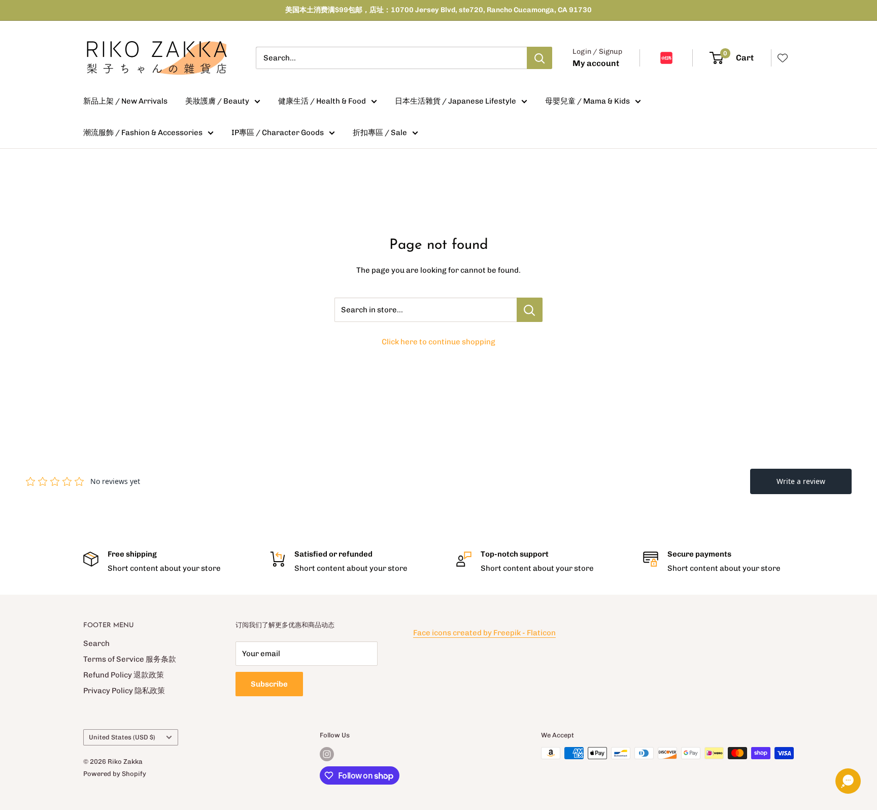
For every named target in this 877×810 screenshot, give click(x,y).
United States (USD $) (122, 737)
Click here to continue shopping (438, 341)
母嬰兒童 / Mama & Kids (587, 101)
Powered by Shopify (114, 773)
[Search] (539, 58)
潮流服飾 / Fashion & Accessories (143, 132)
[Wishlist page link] (783, 58)
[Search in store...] (530, 310)
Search (96, 643)
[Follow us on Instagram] (327, 754)
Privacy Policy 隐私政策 (124, 690)
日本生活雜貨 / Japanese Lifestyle (455, 101)
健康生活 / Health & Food (322, 101)
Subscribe (269, 684)
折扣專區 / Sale (380, 132)
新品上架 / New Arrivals (125, 101)
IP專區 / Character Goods (277, 132)
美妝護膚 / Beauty (217, 101)
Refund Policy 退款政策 (123, 674)
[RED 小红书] (666, 58)
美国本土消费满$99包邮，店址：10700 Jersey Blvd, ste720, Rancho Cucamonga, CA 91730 (438, 10)
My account (595, 63)
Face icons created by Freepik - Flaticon (484, 632)
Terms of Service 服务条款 (129, 659)
